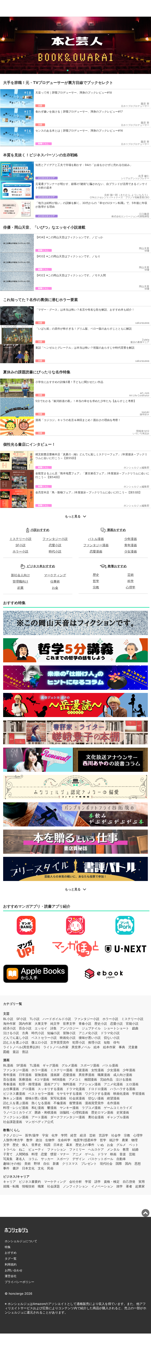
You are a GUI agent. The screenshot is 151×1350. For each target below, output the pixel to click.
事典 (122, 1047)
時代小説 (55, 551)
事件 (6, 1168)
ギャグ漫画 (50, 1065)
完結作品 (106, 1079)
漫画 (6, 1060)
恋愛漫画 (96, 551)
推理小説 (94, 1042)
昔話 (25, 1052)
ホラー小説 (20, 551)
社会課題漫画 (12, 1122)
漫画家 (55, 1075)
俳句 (116, 1042)
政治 (39, 1140)
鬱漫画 (52, 1108)
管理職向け (20, 581)
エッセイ (41, 1028)
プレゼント (89, 1163)
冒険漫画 (41, 1075)
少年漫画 (130, 539)
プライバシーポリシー (19, 1282)
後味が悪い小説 (90, 1038)
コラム (33, 1159)
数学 (29, 1140)
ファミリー (77, 1149)
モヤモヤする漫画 (69, 1093)
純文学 (55, 1023)
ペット (133, 1145)
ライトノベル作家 (55, 1047)
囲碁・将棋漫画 (46, 1112)
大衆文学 (41, 1023)
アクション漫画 (90, 1084)
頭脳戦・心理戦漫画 (74, 1112)
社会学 (116, 1135)
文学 (6, 1145)
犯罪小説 (78, 1042)
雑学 (119, 1186)
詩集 (53, 1028)
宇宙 (45, 1135)
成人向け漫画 (122, 1075)
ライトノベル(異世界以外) (21, 1047)
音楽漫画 (82, 1070)
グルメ (121, 1145)
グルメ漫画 (69, 1065)
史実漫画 (122, 1112)
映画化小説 (68, 1038)
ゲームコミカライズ (118, 1108)
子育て (8, 1154)
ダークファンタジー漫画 (67, 1117)
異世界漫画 (86, 1075)
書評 (16, 1168)
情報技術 (28, 1186)
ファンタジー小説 (55, 539)
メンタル (113, 1149)
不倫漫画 (59, 1103)
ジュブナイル (91, 1028)
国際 (119, 1163)
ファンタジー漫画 (96, 545)
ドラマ (102, 1154)
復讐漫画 (75, 1103)
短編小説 (53, 1033)
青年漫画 (130, 545)
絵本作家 (109, 1047)
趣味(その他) (12, 1163)
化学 (55, 1135)
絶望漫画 (113, 1098)
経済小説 (9, 1028)
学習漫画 (138, 1093)
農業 (125, 1140)
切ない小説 (112, 1038)
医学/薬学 (32, 1135)
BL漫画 (8, 1065)
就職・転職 (11, 1186)
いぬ (101, 1145)
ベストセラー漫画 (40, 1093)
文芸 (6, 1013)
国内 (128, 1163)
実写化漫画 (58, 1098)
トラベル (9, 1149)
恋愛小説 (55, 545)
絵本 (97, 1047)
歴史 (96, 575)
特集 (8, 1247)
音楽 (123, 1154)
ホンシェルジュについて (21, 1241)
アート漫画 (39, 1117)
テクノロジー (12, 1135)
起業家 (140, 1186)
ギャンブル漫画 (118, 1117)
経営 (73, 1135)
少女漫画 (130, 551)
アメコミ (75, 1079)
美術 (27, 1163)
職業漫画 (104, 1075)
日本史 (58, 1145)
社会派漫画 (77, 1098)
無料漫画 (69, 1084)
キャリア (9, 1182)
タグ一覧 (11, 1258)
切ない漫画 (96, 1098)
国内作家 (25, 1023)
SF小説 (21, 545)
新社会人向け (20, 575)
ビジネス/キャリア (16, 1176)
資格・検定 (112, 1182)
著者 (129, 1186)
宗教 (96, 587)
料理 (34, 1154)
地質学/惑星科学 (85, 1140)
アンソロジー (69, 1028)
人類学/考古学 (13, 1140)
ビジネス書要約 (30, 1182)
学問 (64, 1135)
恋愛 (44, 1154)
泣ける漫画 (124, 1079)
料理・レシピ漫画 (15, 1108)
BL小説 (8, 1019)
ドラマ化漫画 (75, 1089)
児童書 (133, 1047)
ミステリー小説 (20, 539)
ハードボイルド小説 (57, 1019)
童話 (16, 1052)
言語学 (103, 1135)
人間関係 (22, 1154)
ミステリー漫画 (61, 1070)
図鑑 (6, 1052)
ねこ (22, 1149)
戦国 (47, 1145)
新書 (56, 1163)
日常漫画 (25, 1075)
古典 (25, 1033)
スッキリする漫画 (50, 1089)
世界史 (36, 1145)
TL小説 (34, 1019)
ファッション (56, 1149)
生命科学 (64, 1140)
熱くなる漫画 (40, 1103)
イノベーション (102, 1186)
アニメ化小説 (88, 1033)
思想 (137, 1163)
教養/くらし (11, 1130)
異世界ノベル (81, 1047)
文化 (41, 1168)
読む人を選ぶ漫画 (15, 1103)
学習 (88, 1182)
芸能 (132, 1154)
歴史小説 (100, 1023)
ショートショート (116, 1028)
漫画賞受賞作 (94, 1103)
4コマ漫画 (42, 1079)
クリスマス (70, 1163)
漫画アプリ (52, 1084)
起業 (20, 588)
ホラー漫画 (39, 1070)
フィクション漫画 (15, 1117)
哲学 (96, 581)
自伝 (46, 1163)
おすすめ (11, 1253)
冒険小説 (69, 1033)
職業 (41, 1186)
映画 (113, 1154)
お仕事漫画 (11, 1089)
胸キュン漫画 (12, 1098)
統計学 (114, 1140)
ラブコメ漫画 (91, 1108)
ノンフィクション (75, 1186)
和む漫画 (37, 1108)
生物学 (50, 1140)
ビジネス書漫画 (14, 1093)
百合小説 (25, 1028)
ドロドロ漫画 (97, 1089)
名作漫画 (113, 1103)
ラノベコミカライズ (17, 1112)
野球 (37, 1163)
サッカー (47, 1159)
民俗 (50, 1168)
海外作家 (9, 1023)
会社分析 (75, 1182)
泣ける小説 (11, 1033)
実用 (141, 1182)
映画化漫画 (121, 1093)
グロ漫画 (28, 1089)
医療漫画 (25, 1079)
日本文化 (28, 1168)
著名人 (20, 1159)
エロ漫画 (132, 1084)
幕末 (69, 1145)
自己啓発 (129, 1182)
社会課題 (53, 1186)
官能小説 (132, 1023)
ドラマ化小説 (110, 1033)
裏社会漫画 (96, 1117)
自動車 (121, 1159)
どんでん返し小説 (15, 1038)
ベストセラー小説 (44, 1038)
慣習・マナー (59, 1154)
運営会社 (11, 1276)
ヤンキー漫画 (69, 1108)
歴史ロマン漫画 (102, 1112)
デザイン (78, 1159)
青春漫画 (9, 1084)
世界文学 (69, 1023)
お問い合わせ (13, 1270)
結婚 (135, 1149)
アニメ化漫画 (113, 1084)
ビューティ (36, 1149)
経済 (83, 1135)
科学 (130, 581)
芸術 (130, 575)
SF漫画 (21, 1065)
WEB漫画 (58, 1079)
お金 (55, 588)
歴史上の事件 (85, 1145)
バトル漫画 (96, 539)
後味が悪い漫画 (36, 1098)
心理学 (130, 587)
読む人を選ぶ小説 (15, 1042)
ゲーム (89, 1154)
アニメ (77, 1154)
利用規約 (11, 1264)
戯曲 (135, 1028)
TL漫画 (34, 1065)
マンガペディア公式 (39, 1122)
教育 (126, 1149)
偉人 (25, 1145)
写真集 (8, 1159)
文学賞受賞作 (59, 1042)
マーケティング (55, 575)
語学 (97, 1182)
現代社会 (106, 1163)
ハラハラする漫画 (122, 1089)
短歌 (107, 1042)
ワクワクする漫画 (97, 1093)
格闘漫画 (90, 1079)
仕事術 (55, 581)
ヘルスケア (96, 1149)
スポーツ (63, 1159)
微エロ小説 (39, 1042)
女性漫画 (97, 1070)
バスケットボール (100, 1159)
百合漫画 (9, 1079)
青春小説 (85, 1023)
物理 (134, 1140)
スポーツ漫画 (89, 1065)
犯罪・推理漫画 (30, 1084)
